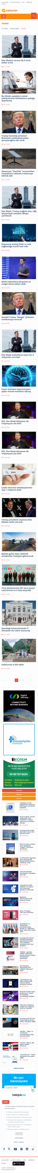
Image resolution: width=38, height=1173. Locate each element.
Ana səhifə (5, 29)
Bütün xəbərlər (19, 1068)
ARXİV (23, 2)
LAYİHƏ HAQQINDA (15, 2)
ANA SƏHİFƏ (5, 2)
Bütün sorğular (19, 1142)
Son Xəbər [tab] (19, 790)
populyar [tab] (19, 794)
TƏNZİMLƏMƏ (14, 29)
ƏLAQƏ (3, 4)
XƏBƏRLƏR (29, 2)
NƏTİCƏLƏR (19, 1138)
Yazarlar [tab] (19, 798)
